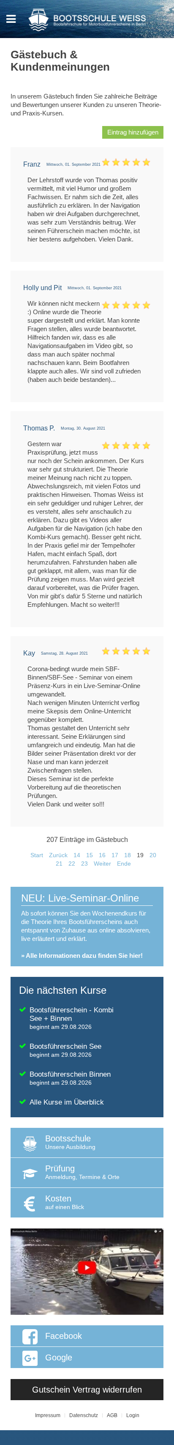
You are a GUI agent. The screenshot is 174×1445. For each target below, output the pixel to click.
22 (71, 863)
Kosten (64, 1202)
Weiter (102, 863)
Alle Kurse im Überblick (67, 1102)
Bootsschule (70, 1142)
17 (114, 855)
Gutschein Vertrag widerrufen (87, 1389)
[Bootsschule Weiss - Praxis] (87, 1271)
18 (127, 855)
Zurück (58, 855)
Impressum (47, 1415)
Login (132, 1415)
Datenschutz (83, 1415)
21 (59, 863)
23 (84, 863)
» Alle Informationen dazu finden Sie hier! (82, 955)
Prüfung (82, 1172)
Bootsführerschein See (65, 1050)
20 (153, 855)
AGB (112, 1415)
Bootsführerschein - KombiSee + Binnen (72, 1018)
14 (76, 855)
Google (58, 1357)
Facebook (63, 1336)
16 (102, 855)
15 (89, 855)
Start (36, 855)
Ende (124, 863)
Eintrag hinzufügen (132, 132)
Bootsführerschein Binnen (70, 1078)
